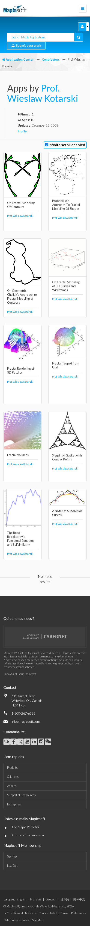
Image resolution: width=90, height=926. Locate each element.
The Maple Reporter (25, 827)
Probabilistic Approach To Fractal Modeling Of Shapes (66, 204)
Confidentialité (48, 913)
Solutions (13, 776)
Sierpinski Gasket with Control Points (67, 457)
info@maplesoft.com (26, 721)
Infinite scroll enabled (67, 144)
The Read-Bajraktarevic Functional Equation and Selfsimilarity (20, 538)
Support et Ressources (21, 795)
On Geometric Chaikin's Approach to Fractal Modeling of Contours (22, 296)
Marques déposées (17, 920)
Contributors (51, 59)
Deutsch (50, 899)
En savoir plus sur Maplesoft (19, 674)
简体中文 (79, 899)
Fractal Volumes (18, 455)
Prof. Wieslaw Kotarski (42, 93)
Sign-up (12, 856)
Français (36, 899)
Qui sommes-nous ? (18, 618)
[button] (82, 26)
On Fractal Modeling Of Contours (21, 205)
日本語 (64, 899)
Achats (11, 786)
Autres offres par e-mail (28, 835)
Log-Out (12, 865)
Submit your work (28, 45)
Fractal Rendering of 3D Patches (20, 370)
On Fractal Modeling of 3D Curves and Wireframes (66, 286)
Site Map (37, 920)
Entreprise (14, 804)
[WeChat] (48, 742)
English (21, 899)
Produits (12, 767)
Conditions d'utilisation (21, 913)
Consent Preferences (73, 913)
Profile (22, 131)
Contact (9, 687)
